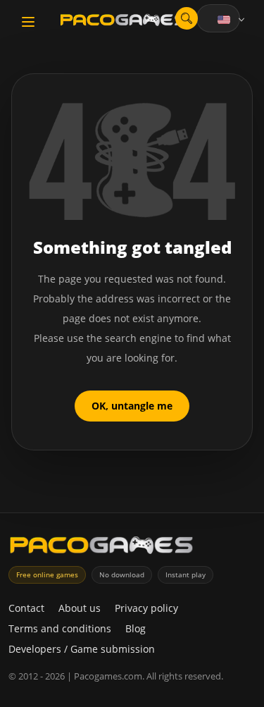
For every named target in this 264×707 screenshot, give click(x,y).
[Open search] (186, 18)
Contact (26, 608)
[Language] (232, 20)
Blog (135, 628)
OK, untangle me (132, 405)
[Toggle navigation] (28, 22)
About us (79, 608)
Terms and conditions (59, 628)
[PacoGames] (101, 548)
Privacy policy (146, 608)
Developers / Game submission (81, 649)
